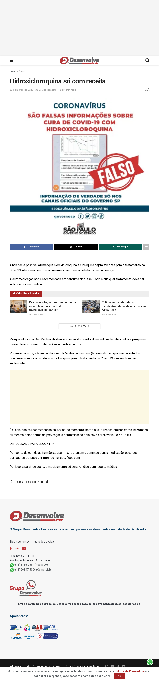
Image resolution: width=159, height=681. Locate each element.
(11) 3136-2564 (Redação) (31, 564)
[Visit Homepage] (79, 60)
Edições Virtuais (20, 666)
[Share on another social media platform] (146, 247)
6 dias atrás (110, 314)
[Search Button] (147, 60)
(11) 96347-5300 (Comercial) (33, 569)
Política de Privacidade (84, 666)
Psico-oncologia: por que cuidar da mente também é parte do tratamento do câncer (52, 306)
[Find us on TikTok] (118, 666)
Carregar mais (79, 326)
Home (13, 71)
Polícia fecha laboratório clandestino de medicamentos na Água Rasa (124, 306)
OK (119, 676)
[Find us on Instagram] (17, 548)
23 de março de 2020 (21, 89)
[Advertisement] (79, 27)
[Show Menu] (11, 60)
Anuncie (41, 666)
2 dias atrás (37, 314)
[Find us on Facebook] (11, 548)
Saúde (22, 71)
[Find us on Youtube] (24, 548)
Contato (58, 666)
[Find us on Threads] (123, 666)
